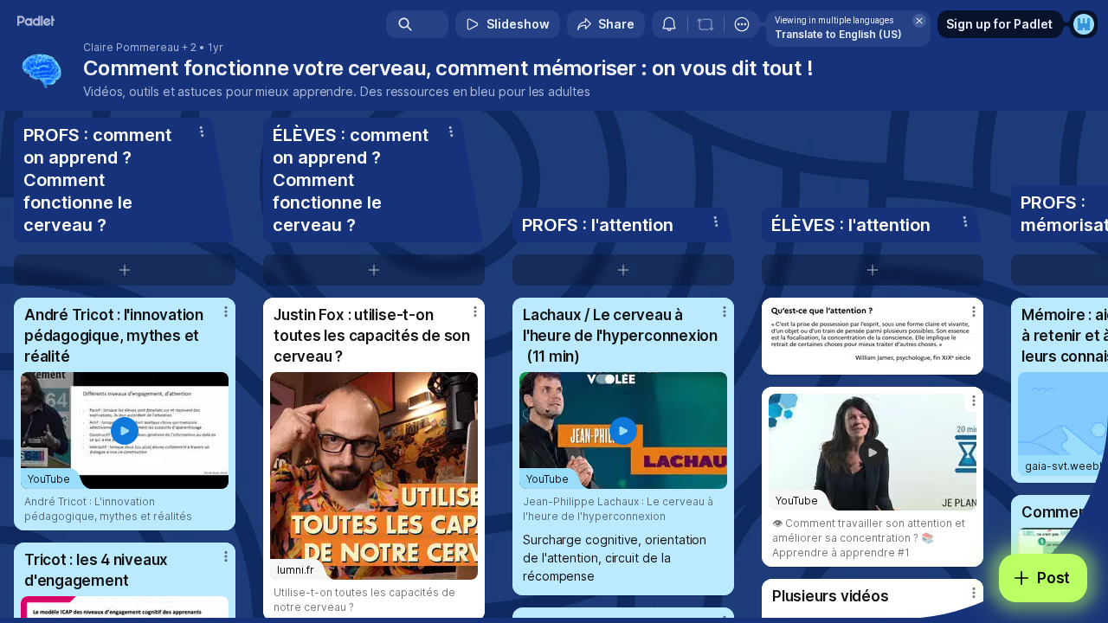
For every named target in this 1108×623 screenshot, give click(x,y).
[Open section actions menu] (202, 132)
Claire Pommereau (131, 48)
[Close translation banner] (919, 21)
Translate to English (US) (838, 34)
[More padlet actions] (742, 24)
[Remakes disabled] (705, 24)
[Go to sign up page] (1084, 24)
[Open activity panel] (669, 24)
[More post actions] (225, 311)
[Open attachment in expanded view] (872, 336)
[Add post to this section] (124, 270)
